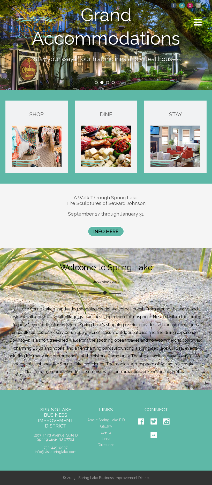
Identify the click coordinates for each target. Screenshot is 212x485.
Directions (106, 445)
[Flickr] (156, 442)
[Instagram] (169, 428)
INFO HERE (105, 231)
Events (106, 432)
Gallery (106, 426)
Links (106, 439)
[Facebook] (143, 428)
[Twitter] (156, 428)
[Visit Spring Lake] (35, 42)
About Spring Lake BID (106, 420)
